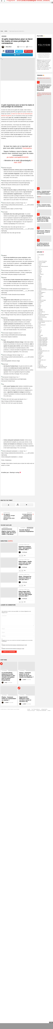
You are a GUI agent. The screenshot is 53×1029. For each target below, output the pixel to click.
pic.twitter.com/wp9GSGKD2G (18, 157)
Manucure (40, 318)
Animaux (40, 263)
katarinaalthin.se (41, 311)
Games (39, 305)
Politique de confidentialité (41, 925)
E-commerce (40, 301)
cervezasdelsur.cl (41, 292)
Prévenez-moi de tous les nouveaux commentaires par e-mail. (14, 860)
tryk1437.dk (40, 365)
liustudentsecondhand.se (43, 314)
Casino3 (40, 285)
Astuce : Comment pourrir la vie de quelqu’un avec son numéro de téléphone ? (26, 890)
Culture (39, 298)
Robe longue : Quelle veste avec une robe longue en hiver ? (28, 573)
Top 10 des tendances (35, 924)
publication (40, 352)
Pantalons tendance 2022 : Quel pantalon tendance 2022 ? (25, 516)
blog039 (40, 276)
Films (39, 304)
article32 (40, 271)
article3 (39, 270)
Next (52, 2)
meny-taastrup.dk (41, 324)
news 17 (40, 330)
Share (2, 59)
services (40, 357)
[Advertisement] (26, 13)
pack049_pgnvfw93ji (42, 345)
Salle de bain (41, 356)
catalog (39, 291)
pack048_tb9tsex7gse (42, 344)
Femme (39, 302)
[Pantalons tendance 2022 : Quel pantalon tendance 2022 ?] (9, 516)
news (39, 328)
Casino (39, 280)
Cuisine (39, 297)
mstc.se (39, 327)
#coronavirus (27, 148)
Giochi (39, 306)
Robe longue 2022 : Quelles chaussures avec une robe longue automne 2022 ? (28, 770)
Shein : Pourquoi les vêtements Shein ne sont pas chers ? (28, 671)
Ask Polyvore (41, 274)
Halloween (40, 309)
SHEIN (39, 358)
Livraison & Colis (41, 315)
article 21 (40, 268)
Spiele (39, 361)
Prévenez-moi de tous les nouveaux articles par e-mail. (13, 863)
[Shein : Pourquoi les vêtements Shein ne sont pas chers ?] (12, 673)
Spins (39, 362)
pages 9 (40, 348)
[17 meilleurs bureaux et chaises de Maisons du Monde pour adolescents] (44, 238)
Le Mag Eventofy (44, 924)
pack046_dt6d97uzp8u (43, 339)
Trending (1, 879)
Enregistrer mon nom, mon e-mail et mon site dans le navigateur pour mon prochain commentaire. (17, 856)
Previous (0, 2)
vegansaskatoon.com (42, 366)
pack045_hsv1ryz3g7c (42, 337)
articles (39, 272)
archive (39, 265)
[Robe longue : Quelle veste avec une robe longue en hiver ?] (12, 575)
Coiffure (39, 294)
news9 (39, 332)
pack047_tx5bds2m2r (42, 343)
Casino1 (40, 283)
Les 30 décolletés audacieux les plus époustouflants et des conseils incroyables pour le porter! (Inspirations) (8, 891)
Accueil (28, 924)
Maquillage (40, 319)
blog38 (39, 279)
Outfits (10, 509)
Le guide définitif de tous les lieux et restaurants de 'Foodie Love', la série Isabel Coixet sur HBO (43, 219)
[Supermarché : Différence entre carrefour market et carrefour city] (26, 906)
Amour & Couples (41, 262)
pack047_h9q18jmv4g (42, 341)
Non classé (30, 496)
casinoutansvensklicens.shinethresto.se (44, 289)
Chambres (40, 293)
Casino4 (40, 287)
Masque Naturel (41, 322)
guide (39, 307)
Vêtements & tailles (42, 367)
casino (39, 281)
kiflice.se (40, 313)
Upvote (8, 473)
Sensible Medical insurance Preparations (26, 499)
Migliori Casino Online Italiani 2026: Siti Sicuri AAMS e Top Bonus (9, 501)
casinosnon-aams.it (7, 497)
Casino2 (40, 284)
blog (39, 275)
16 (38, 257)
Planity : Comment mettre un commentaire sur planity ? (9, 914)
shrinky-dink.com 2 (42, 359)
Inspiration (40, 310)
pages (39, 346)
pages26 (40, 349)
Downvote (26, 473)
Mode (39, 326)
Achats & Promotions (42, 261)
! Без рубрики (41, 254)
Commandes (40, 296)
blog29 (39, 278)
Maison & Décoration (42, 317)
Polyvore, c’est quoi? (31, 925)
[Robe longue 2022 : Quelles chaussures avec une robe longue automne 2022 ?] (12, 771)
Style (39, 363)
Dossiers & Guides (42, 300)
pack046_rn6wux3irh (42, 340)
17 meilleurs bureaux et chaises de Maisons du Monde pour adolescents (43, 244)
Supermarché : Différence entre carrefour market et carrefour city (25, 914)
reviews (39, 354)
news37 (39, 331)
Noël (39, 333)
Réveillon (40, 353)
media (39, 323)
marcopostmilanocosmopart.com (44, 320)
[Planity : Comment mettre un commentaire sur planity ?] (9, 906)
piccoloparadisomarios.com (43, 350)
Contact (49, 925)
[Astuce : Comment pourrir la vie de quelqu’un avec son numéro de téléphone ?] (26, 882)
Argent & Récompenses (43, 266)
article (39, 267)
